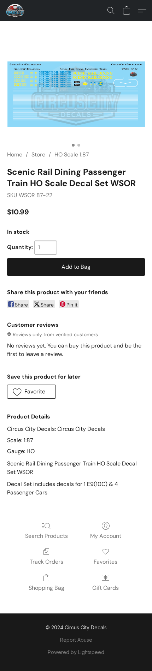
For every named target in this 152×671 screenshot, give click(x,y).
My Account (105, 536)
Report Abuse (76, 640)
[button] (16, 10)
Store (38, 154)
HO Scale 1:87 (71, 154)
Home (14, 154)
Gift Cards (105, 588)
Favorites (105, 561)
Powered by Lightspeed (76, 652)
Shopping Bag (46, 588)
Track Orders (46, 561)
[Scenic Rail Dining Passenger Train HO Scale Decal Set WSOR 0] (76, 94)
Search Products (46, 536)
